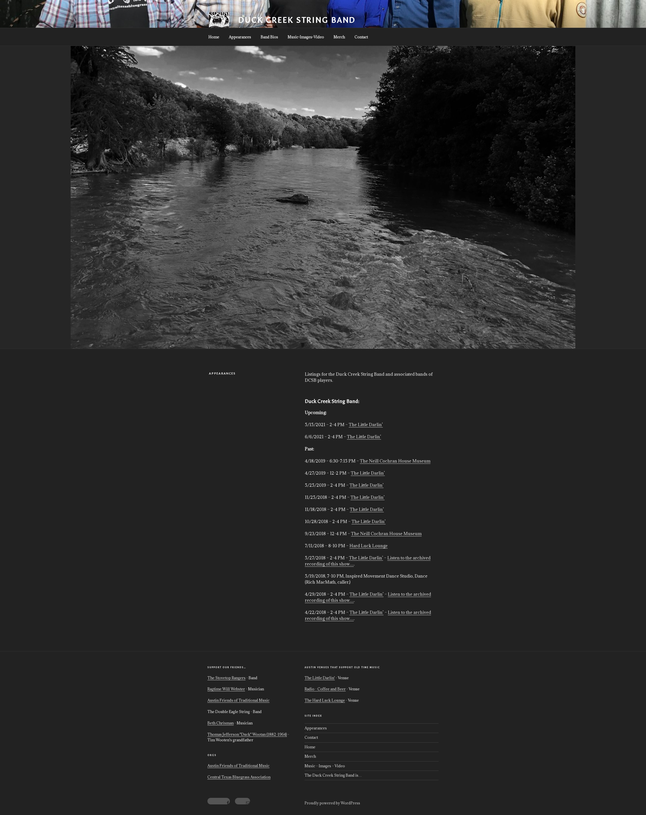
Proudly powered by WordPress (332, 803)
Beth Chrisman (220, 723)
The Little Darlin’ (366, 424)
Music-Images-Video (306, 37)
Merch (339, 37)
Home (213, 37)
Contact (361, 37)
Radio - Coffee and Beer (325, 689)
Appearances (240, 37)
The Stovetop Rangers (226, 677)
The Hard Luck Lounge (325, 700)
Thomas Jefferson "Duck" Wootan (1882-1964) (247, 734)
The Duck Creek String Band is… (333, 775)
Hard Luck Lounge (368, 546)
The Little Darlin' (320, 677)
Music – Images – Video (325, 766)
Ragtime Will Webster (226, 689)
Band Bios (269, 37)
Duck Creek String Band (297, 20)
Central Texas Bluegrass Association (239, 777)
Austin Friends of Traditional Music (238, 700)
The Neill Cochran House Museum (395, 461)
